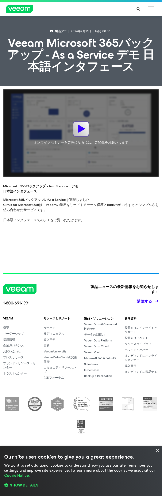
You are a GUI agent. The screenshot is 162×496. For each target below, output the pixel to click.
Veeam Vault (92, 352)
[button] (81, 485)
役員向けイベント (136, 338)
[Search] (138, 9)
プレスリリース (13, 357)
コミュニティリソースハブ (60, 369)
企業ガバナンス (13, 345)
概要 (6, 327)
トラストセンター (15, 373)
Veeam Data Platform (98, 340)
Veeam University (55, 351)
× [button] (157, 450)
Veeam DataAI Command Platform (100, 326)
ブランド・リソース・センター (19, 365)
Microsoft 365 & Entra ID (100, 358)
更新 (47, 345)
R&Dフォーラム (54, 377)
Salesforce (91, 364)
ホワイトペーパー (136, 349)
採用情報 (9, 339)
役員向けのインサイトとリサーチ (141, 329)
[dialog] (81, 471)
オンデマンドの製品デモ (141, 371)
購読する (144, 301)
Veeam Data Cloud (96, 346)
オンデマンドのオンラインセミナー (141, 357)
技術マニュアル (54, 333)
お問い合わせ (12, 351)
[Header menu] (151, 9)
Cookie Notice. (17, 475)
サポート (49, 327)
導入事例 (49, 339)
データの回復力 (94, 334)
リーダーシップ (13, 333)
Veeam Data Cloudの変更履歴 (60, 359)
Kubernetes (92, 370)
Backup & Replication (98, 376)
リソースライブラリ (138, 343)
